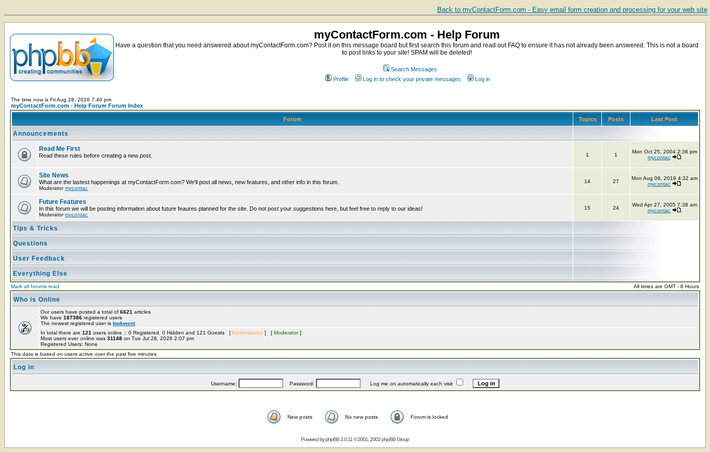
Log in (482, 79)
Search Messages (414, 69)
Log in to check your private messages (412, 79)
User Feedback (39, 258)
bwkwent (124, 323)
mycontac (659, 157)
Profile (341, 79)
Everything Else (40, 273)
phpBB (332, 439)
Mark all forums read (35, 286)
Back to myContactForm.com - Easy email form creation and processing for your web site (572, 10)
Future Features (62, 201)
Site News (54, 175)
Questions (30, 243)
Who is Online (37, 299)
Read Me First (59, 148)
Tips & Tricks (35, 228)
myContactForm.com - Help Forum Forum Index (77, 105)
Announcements (41, 133)
